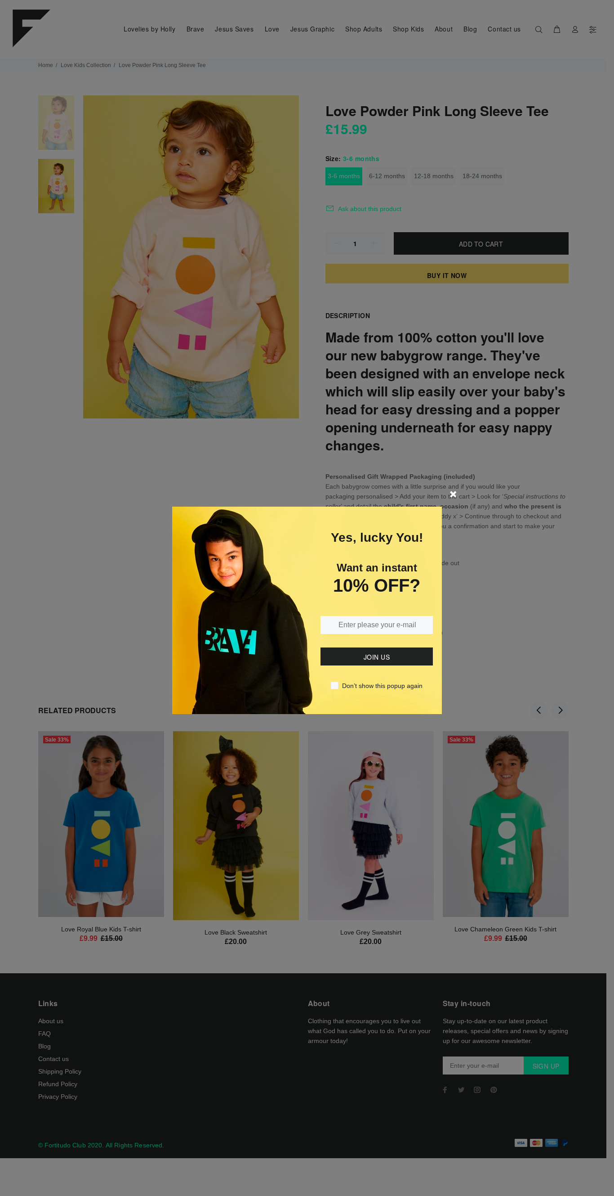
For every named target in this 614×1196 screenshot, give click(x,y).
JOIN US (377, 656)
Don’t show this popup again (382, 685)
